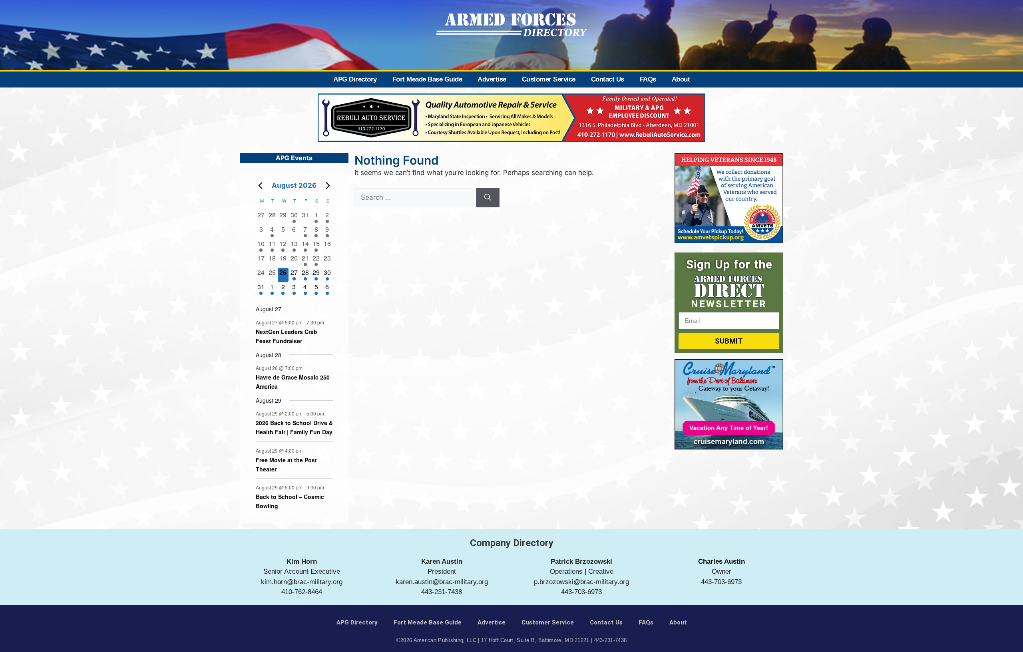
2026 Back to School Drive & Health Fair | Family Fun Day (294, 427)
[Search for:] (415, 197)
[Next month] (328, 185)
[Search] (488, 197)
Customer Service (548, 79)
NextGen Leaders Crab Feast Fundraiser (286, 336)
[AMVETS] (729, 241)
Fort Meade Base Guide (427, 79)
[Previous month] (260, 185)
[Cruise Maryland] (729, 447)
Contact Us (607, 79)
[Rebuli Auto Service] (511, 139)
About (681, 79)
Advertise (492, 79)
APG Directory (355, 79)
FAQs (648, 79)
